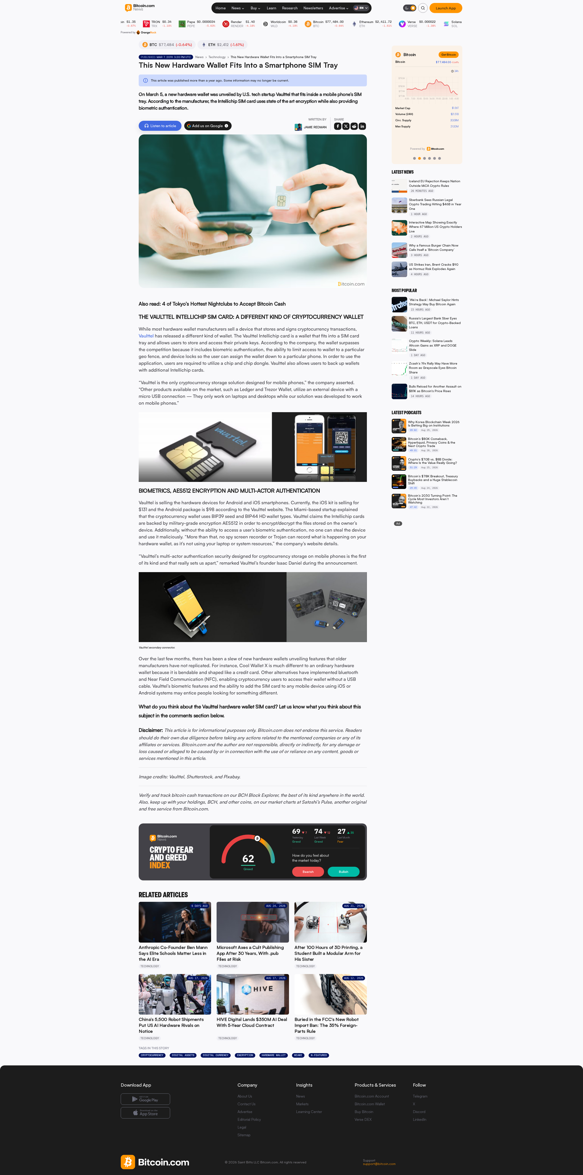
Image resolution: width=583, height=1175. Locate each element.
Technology (217, 57)
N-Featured (319, 1055)
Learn (271, 8)
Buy (254, 8)
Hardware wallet (274, 1055)
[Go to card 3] (424, 158)
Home (221, 8)
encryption (245, 1055)
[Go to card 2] (419, 158)
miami (298, 1055)
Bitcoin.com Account (372, 1096)
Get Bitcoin (448, 54)
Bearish (308, 872)
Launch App (446, 8)
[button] (226, 126)
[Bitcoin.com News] (140, 8)
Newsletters (313, 8)
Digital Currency (215, 1055)
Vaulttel (146, 336)
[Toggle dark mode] (409, 8)
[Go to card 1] (414, 158)
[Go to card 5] (434, 158)
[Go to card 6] (439, 158)
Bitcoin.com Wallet (370, 1104)
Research (290, 8)
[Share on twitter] (346, 126)
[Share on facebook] (337, 126)
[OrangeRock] (146, 32)
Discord (419, 1111)
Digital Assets (183, 1055)
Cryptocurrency (152, 1055)
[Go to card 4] (429, 158)
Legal (242, 1127)
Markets (302, 1104)
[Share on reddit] (354, 126)
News (236, 8)
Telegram (420, 1096)
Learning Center (309, 1111)
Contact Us (247, 1104)
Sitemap (244, 1135)
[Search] (423, 8)
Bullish (343, 872)
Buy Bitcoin (364, 1111)
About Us (245, 1096)
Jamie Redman (315, 127)
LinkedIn (419, 1119)
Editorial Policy (249, 1119)
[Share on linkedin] (362, 126)
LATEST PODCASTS (406, 412)
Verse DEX (363, 1119)
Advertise (337, 8)
